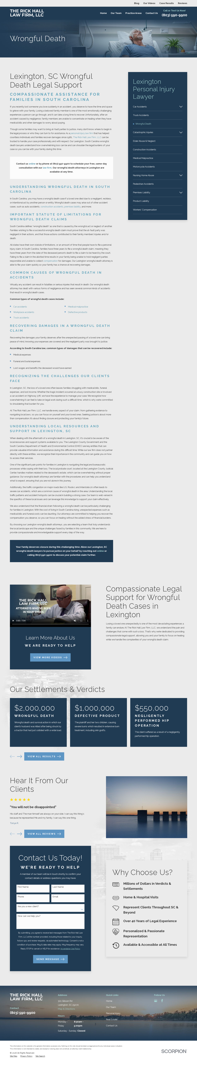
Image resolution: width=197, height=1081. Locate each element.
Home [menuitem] (103, 13)
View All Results (42, 756)
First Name (23, 887)
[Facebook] (162, 1000)
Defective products (77, 312)
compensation (50, 260)
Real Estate (111, 1019)
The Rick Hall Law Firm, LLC (87, 137)
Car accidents (20, 306)
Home (109, 1001)
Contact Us (111, 1025)
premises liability (72, 206)
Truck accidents (21, 317)
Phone (21, 896)
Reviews (182, 3)
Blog (136, 3)
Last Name (58, 887)
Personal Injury (113, 1013)
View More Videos (48, 657)
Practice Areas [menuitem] (133, 13)
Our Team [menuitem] (116, 13)
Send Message (47, 959)
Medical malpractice (78, 306)
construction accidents (52, 206)
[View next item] (19, 756)
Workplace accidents (23, 312)
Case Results (166, 3)
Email (55, 896)
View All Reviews (42, 833)
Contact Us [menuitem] (152, 13)
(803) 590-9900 (174, 15)
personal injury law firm (81, 133)
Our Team (111, 1007)
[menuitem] (155, 106)
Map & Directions (66, 1009)
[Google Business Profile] (155, 1000)
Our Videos (149, 3)
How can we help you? (29, 916)
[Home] (27, 13)
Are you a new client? (28, 906)
